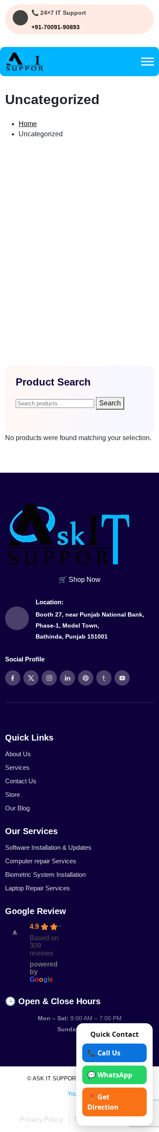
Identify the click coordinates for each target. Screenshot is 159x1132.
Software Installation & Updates (48, 847)
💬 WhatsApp (109, 1075)
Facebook (49, 1093)
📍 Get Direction (103, 1102)
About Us (18, 753)
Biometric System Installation (45, 874)
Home (28, 123)
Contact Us (20, 781)
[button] (147, 61)
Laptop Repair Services (37, 888)
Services (17, 767)
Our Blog (17, 808)
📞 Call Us (103, 1053)
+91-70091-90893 (55, 27)
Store (12, 794)
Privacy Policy (41, 1119)
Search (110, 403)
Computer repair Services (40, 861)
